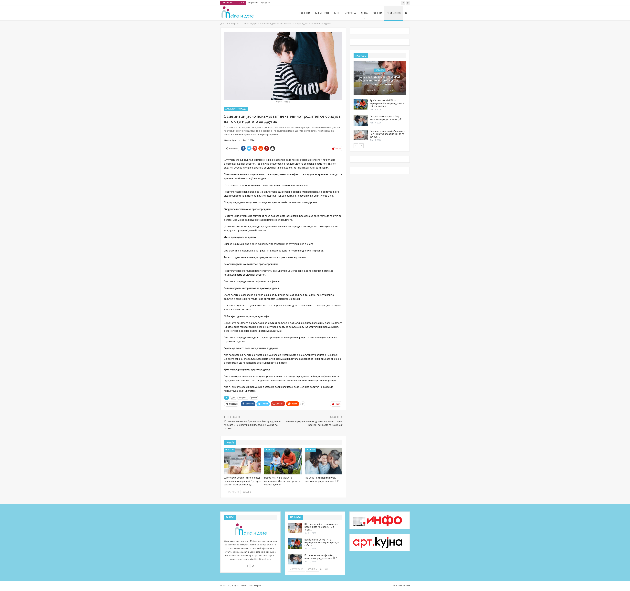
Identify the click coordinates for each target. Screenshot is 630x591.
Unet (408, 586)
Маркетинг (253, 2)
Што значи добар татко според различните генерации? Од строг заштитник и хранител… (380, 80)
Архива (264, 3)
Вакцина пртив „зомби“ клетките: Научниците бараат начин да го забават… (387, 134)
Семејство (394, 13)
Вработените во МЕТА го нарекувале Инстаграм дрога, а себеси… (321, 542)
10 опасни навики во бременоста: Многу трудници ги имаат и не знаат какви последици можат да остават (252, 425)
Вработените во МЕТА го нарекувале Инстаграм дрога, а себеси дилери (387, 103)
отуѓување (243, 398)
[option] (380, 101)
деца (233, 398)
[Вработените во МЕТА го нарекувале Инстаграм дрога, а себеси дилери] (283, 461)
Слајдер (242, 109)
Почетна (304, 13)
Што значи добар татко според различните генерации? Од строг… (321, 527)
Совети (377, 13)
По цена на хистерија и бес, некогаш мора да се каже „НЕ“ (386, 118)
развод (254, 398)
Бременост (322, 13)
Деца (364, 13)
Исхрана (350, 13)
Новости (229, 450)
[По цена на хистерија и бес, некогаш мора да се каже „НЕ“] (323, 461)
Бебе (337, 13)
